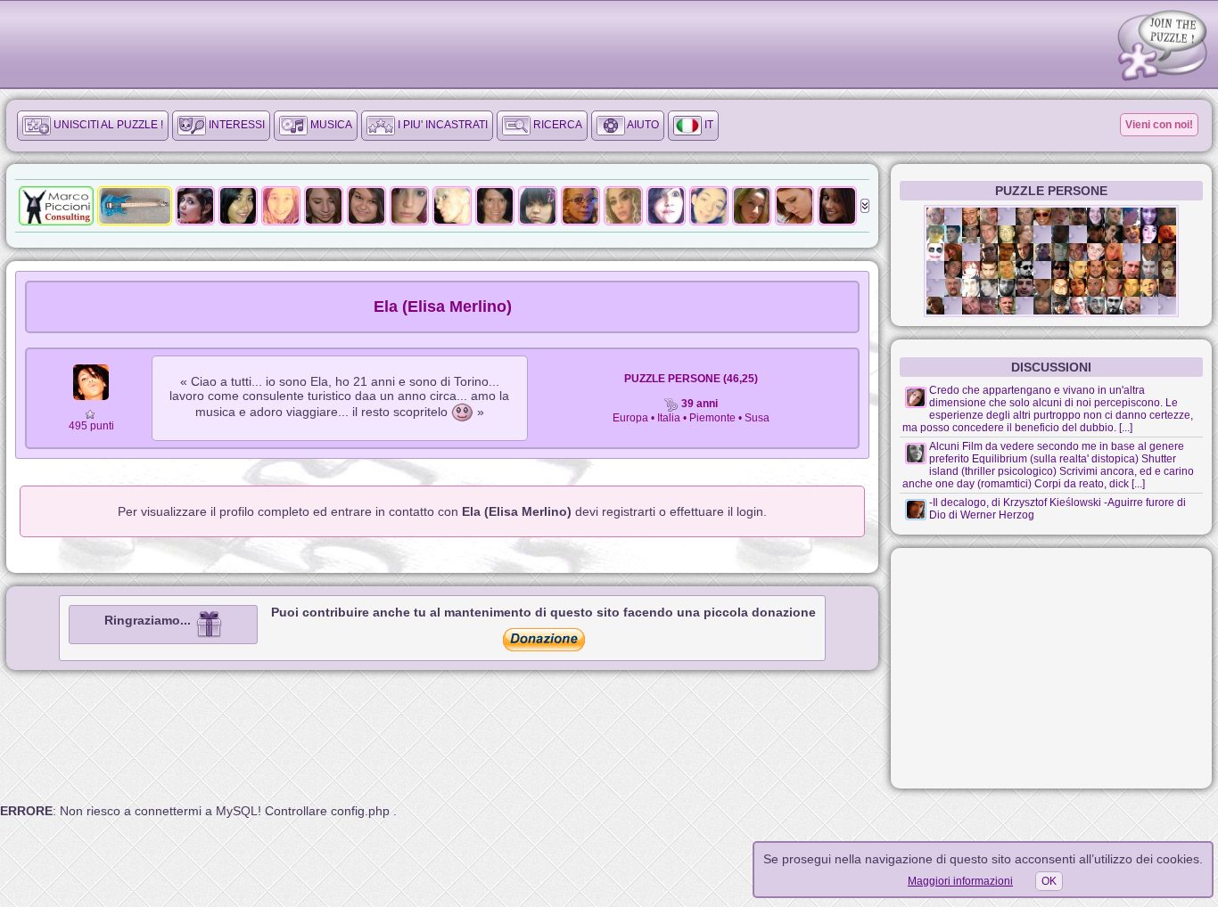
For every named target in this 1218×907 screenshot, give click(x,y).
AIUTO (642, 124)
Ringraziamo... (149, 620)
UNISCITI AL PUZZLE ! (107, 124)
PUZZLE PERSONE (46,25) (691, 378)
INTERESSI (235, 124)
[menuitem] (92, 126)
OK (1049, 881)
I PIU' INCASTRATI (441, 124)
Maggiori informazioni (960, 881)
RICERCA (556, 124)
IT (707, 124)
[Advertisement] (1051, 668)
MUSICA (330, 124)
